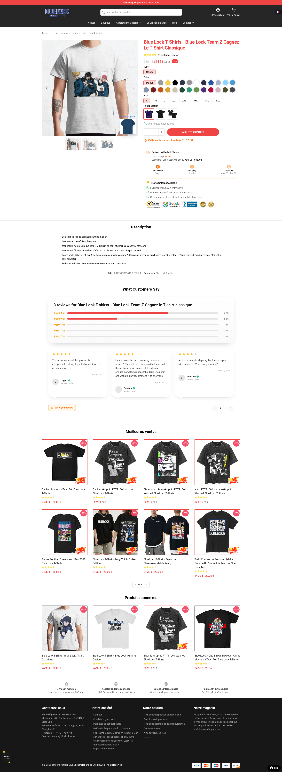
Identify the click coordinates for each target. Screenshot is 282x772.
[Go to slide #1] (73, 144)
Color (146, 77)
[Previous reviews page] (215, 408)
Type (146, 66)
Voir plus (141, 584)
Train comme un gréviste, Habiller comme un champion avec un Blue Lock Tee (215, 563)
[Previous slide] (46, 88)
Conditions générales (104, 719)
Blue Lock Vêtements (66, 33)
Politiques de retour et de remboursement (165, 723)
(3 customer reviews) (168, 55)
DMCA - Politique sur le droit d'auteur (111, 728)
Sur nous (97, 714)
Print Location (151, 106)
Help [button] (276, 768)
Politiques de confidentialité (107, 723)
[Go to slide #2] (90, 144)
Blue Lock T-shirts (92, 33)
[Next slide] (133, 88)
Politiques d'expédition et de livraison (162, 714)
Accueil (46, 33)
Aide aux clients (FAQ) (155, 733)
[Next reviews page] (231, 408)
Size (146, 95)
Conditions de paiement (156, 719)
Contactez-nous (152, 728)
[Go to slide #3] (107, 144)
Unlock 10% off (6, 757)
